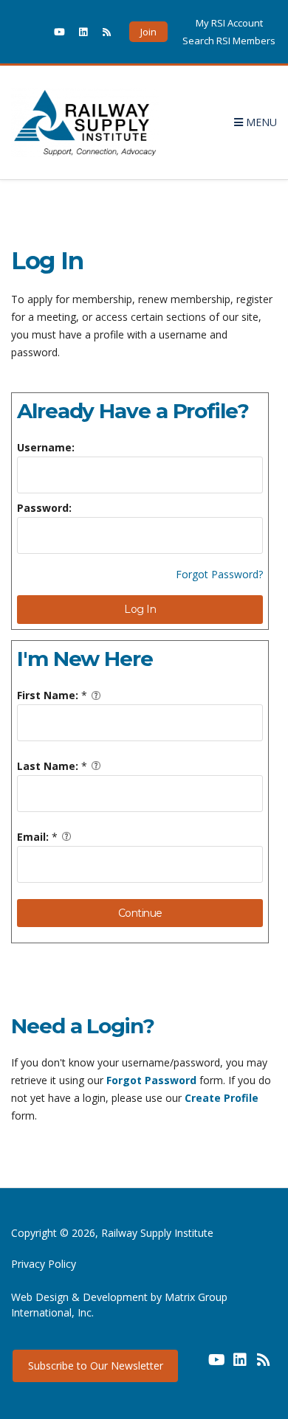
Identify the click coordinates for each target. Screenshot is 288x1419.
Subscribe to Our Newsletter (95, 1366)
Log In (140, 609)
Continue (140, 913)
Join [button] (148, 31)
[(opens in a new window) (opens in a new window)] (193, 1365)
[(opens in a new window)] (35, 32)
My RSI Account (229, 23)
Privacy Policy (43, 1264)
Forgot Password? (219, 574)
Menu (260, 122)
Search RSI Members (228, 40)
